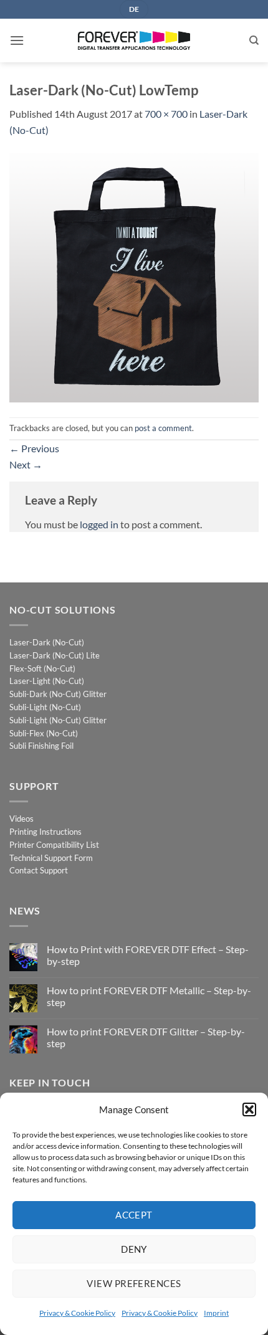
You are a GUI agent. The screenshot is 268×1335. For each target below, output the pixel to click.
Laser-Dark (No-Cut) (46, 642)
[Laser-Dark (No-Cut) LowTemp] (134, 276)
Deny (134, 1249)
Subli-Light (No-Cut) (45, 707)
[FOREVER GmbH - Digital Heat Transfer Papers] (134, 40)
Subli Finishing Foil (41, 746)
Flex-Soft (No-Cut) (42, 668)
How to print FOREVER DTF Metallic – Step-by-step (149, 996)
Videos (21, 819)
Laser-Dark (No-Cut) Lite (54, 655)
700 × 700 (166, 114)
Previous (34, 448)
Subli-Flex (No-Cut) (43, 733)
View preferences (134, 1283)
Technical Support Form (51, 858)
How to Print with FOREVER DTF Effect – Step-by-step (148, 955)
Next (25, 464)
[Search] (254, 40)
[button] (249, 1109)
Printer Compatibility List (54, 845)
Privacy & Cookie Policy (77, 1313)
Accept (134, 1214)
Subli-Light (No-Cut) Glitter (58, 720)
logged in (99, 524)
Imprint (216, 1313)
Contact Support (38, 870)
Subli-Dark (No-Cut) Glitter (58, 694)
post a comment (163, 428)
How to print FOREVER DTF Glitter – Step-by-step (146, 1037)
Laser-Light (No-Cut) (46, 681)
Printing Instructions (45, 832)
